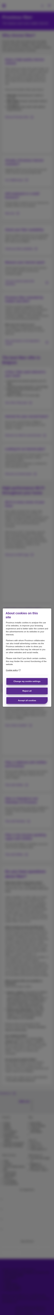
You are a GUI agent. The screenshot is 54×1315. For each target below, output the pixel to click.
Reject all (27, 691)
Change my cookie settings (27, 681)
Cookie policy (12, 670)
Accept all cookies (27, 700)
